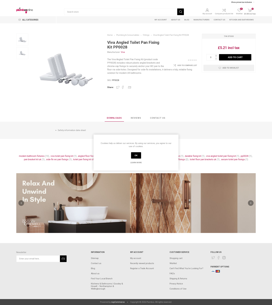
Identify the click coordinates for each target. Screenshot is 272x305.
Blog (93, 268)
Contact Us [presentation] (157, 118)
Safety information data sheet (72, 130)
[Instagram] (224, 257)
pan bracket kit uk (32, 159)
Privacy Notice (176, 283)
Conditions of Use (178, 288)
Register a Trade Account (142, 268)
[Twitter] (213, 257)
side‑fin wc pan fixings (57, 159)
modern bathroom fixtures (31, 156)
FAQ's (172, 273)
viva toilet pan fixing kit (62, 156)
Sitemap (95, 258)
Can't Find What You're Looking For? (186, 268)
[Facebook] (218, 257)
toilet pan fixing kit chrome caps (89, 159)
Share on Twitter (117, 87)
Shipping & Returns (178, 278)
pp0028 (244, 156)
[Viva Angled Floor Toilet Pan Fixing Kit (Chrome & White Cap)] (22, 40)
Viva (123, 52)
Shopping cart (176, 258)
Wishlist (173, 263)
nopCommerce (118, 302)
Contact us (96, 263)
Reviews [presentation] (136, 118)
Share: (110, 87)
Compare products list (224, 14)
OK (136, 155)
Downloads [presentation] (114, 118)
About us (95, 273)
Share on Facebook (122, 87)
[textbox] (120, 11)
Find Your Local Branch (101, 278)
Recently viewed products (142, 263)
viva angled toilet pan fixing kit (221, 156)
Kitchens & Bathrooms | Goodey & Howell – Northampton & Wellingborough (107, 286)
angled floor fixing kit (88, 156)
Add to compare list (187, 65)
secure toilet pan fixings (233, 159)
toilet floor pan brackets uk (203, 159)
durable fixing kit (193, 156)
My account (207, 14)
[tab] (114, 118)
